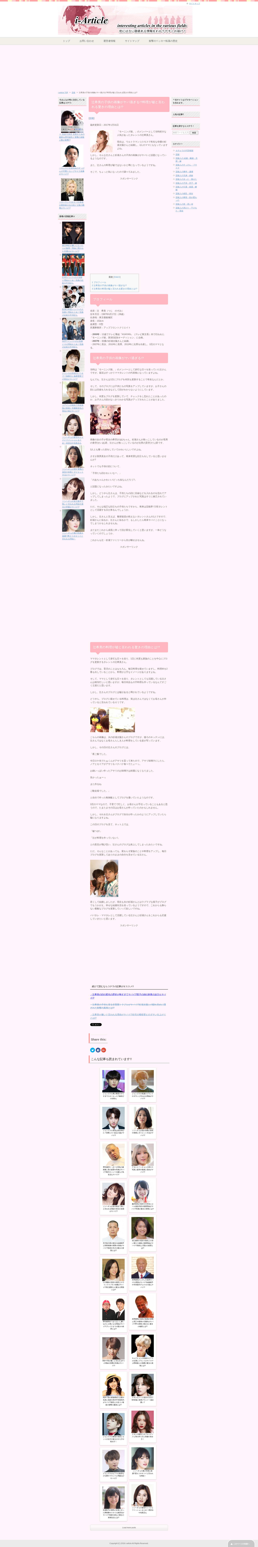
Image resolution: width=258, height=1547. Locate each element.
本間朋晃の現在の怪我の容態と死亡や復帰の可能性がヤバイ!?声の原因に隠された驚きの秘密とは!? (142, 1322)
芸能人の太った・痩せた (186, 179)
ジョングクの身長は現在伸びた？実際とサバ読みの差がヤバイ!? (113, 1133)
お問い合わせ (87, 41)
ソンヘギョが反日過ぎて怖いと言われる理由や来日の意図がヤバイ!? (113, 1208)
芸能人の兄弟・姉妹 (184, 175)
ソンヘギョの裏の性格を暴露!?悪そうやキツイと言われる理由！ (142, 1473)
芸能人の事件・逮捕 (184, 172)
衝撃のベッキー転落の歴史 (163, 41)
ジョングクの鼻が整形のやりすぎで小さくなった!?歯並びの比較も (113, 1096)
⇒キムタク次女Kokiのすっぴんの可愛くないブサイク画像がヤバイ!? (71, 171)
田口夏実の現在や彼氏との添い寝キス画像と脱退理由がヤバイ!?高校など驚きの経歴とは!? (142, 1244)
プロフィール (99, 282)
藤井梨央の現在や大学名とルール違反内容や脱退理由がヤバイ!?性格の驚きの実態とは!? (142, 1206)
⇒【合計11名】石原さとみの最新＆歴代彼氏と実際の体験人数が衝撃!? (72, 137)
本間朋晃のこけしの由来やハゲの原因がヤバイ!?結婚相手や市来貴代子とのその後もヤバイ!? (142, 1283)
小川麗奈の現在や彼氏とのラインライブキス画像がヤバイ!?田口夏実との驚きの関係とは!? (113, 1286)
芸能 (91, 118)
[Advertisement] (129, 68)
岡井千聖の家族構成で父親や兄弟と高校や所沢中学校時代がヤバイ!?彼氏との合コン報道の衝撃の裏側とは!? (113, 1401)
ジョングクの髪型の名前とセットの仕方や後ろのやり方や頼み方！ (113, 1439)
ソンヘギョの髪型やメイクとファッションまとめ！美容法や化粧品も (142, 1510)
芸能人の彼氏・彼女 (184, 193)
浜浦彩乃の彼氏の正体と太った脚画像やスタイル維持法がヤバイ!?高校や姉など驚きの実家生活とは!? (113, 1513)
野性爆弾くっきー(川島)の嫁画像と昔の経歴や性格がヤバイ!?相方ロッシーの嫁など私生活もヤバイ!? (113, 1170)
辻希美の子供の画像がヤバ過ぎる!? (109, 285)
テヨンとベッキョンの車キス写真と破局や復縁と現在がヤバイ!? (142, 1169)
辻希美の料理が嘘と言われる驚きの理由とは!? (114, 289)
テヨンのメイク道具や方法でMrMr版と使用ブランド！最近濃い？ (143, 1399)
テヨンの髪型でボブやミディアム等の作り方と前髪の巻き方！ (142, 1436)
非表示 (117, 277)
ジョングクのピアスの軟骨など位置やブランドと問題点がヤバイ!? (113, 1475)
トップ (66, 41)
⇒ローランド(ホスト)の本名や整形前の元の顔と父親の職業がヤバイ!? (71, 205)
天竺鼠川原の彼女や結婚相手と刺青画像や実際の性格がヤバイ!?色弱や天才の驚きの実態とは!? (113, 1246)
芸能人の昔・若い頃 (184, 204)
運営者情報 (109, 41)
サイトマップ (132, 41)
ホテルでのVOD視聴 (184, 150)
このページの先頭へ (241, 1544)
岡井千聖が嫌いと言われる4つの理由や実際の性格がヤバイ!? (113, 1363)
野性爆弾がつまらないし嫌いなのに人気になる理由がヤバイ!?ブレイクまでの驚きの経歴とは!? (113, 1325)
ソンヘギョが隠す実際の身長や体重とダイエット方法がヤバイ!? (142, 1133)
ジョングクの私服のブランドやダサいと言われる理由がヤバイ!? (142, 1096)
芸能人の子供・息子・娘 (186, 183)
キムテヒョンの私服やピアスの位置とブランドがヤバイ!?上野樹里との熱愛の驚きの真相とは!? (142, 1361)
